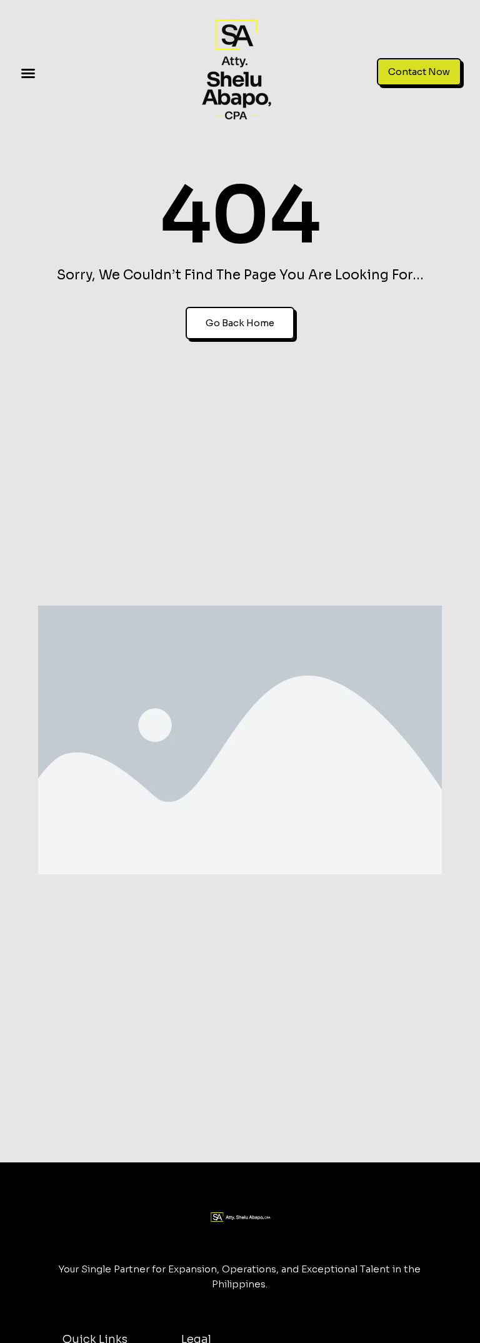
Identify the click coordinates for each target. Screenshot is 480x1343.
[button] (28, 73)
